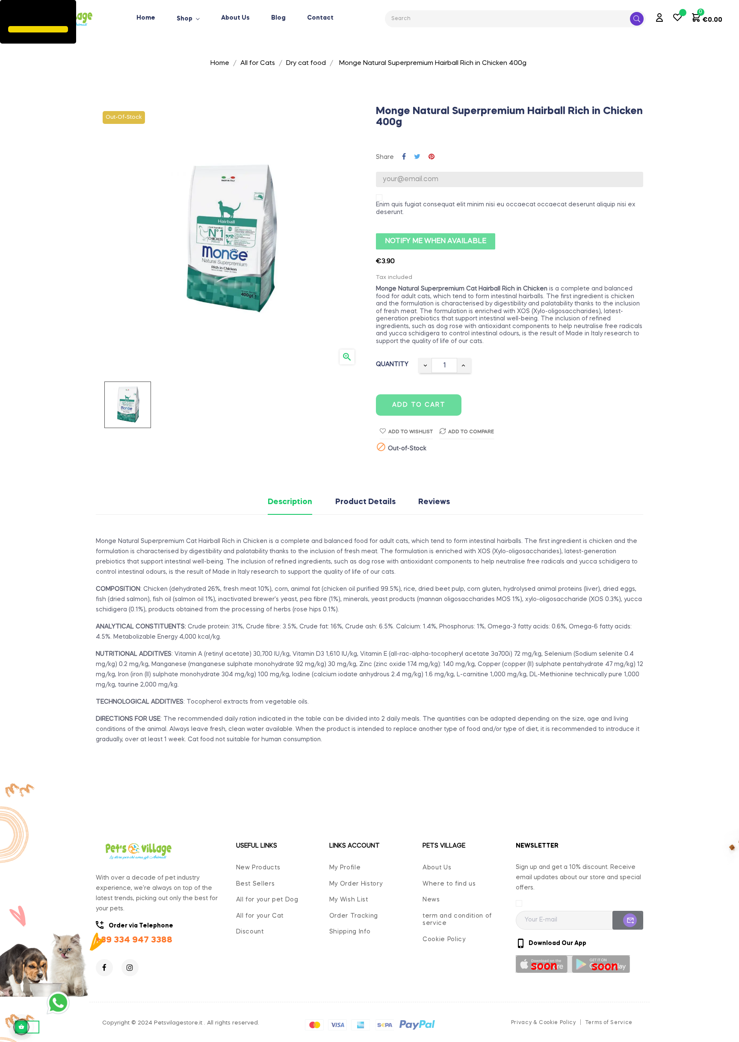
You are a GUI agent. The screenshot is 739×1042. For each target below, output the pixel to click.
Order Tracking (353, 916)
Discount (250, 932)
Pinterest (432, 157)
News (431, 900)
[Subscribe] (627, 920)
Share (404, 157)
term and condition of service (457, 920)
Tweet (417, 157)
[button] (9, 14)
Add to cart (419, 405)
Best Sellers (255, 884)
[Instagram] (130, 967)
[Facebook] (104, 967)
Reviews (434, 502)
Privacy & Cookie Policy (543, 1022)
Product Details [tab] (365, 502)
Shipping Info (349, 932)
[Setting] (659, 18)
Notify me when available (435, 241)
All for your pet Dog (267, 900)
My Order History (355, 884)
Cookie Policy (444, 939)
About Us (437, 868)
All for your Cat (260, 916)
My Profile (345, 868)
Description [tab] (290, 502)
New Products (258, 868)
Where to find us (449, 884)
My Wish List (348, 900)
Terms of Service (609, 1022)
